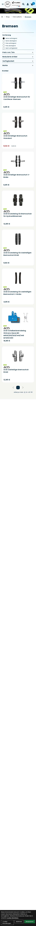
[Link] (3, 4)
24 (27, 392)
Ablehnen (19, 921)
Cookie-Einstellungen (7, 922)
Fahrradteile (17, 17)
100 (32, 392)
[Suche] (23, 4)
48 (29, 392)
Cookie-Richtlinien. (13, 918)
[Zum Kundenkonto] (27, 4)
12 (24, 392)
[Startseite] (2, 16)
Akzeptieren (29, 921)
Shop (8, 17)
